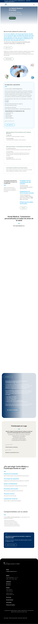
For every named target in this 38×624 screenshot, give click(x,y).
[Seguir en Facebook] (16, 614)
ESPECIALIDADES (8, 58)
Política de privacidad (13, 618)
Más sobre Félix (10, 124)
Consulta (12, 18)
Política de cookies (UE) (22, 618)
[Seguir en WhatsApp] (21, 614)
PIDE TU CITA (8, 47)
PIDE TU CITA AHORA (11, 544)
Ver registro (7, 101)
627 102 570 (8, 584)
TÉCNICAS (23, 207)
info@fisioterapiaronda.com (11, 571)
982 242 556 (8, 583)
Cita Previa (8, 597)
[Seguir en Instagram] (19, 614)
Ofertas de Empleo (10, 604)
